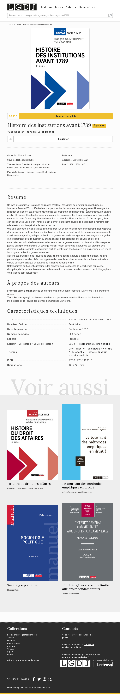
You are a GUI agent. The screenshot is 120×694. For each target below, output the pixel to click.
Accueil (10, 25)
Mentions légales (15, 688)
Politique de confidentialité (37, 688)
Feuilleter (63, 139)
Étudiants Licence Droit (36, 172)
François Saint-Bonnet (39, 131)
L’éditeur (46, 7)
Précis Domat (24, 155)
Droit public (29, 160)
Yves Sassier (15, 131)
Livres (59, 7)
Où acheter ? (87, 7)
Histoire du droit (42, 167)
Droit (18, 164)
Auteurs (71, 7)
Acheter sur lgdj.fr (66, 116)
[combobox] (60, 15)
